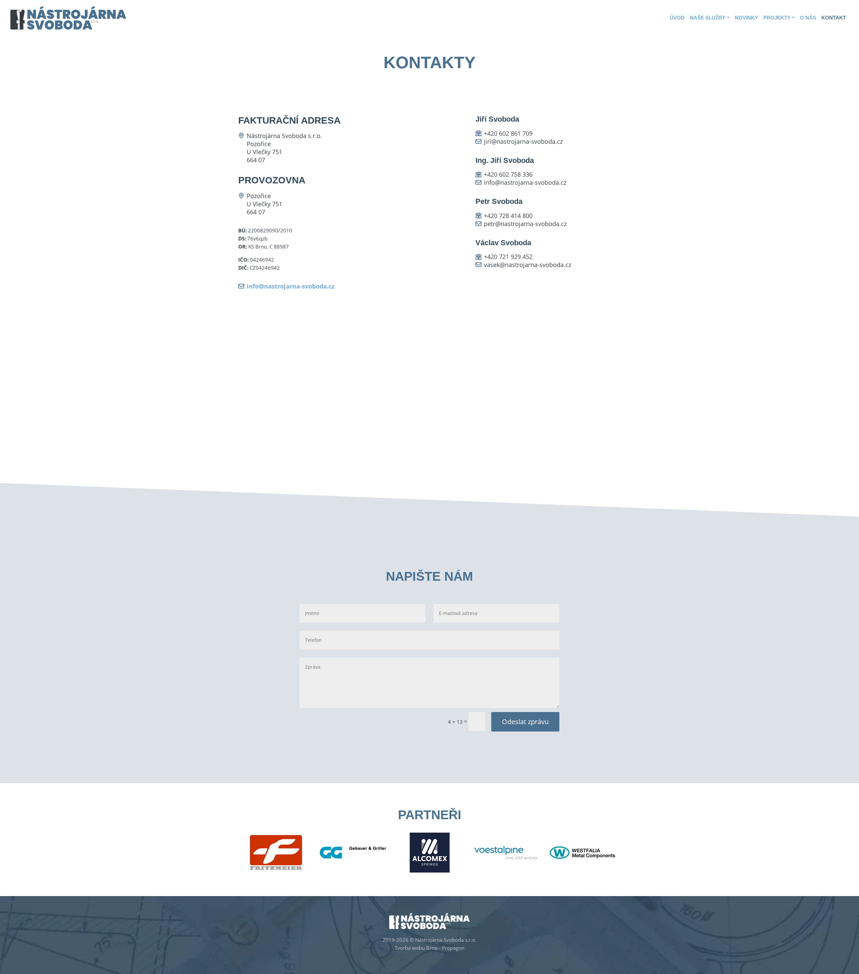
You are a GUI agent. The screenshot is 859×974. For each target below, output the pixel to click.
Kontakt (833, 17)
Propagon (453, 947)
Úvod (677, 17)
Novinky (746, 17)
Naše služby (707, 17)
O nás (808, 17)
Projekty (777, 17)
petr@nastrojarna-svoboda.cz (525, 224)
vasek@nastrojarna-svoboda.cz (527, 265)
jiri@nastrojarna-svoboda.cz (523, 141)
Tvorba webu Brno (416, 947)
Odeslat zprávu (525, 721)
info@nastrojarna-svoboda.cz (291, 286)
